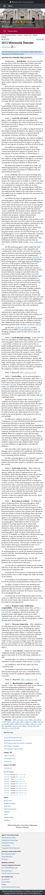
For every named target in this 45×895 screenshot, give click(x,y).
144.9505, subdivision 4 (10, 618)
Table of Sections (9, 756)
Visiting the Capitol (8, 843)
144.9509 (34, 274)
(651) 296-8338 (7, 868)
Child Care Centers (10, 809)
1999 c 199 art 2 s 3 (17, 724)
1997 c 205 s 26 (13, 722)
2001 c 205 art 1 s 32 (21, 795)
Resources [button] (8, 732)
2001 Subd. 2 (7, 786)
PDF (14, 47)
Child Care (7, 806)
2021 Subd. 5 (7, 777)
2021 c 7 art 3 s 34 (20, 774)
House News (6, 879)
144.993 (38, 325)
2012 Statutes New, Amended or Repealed (18, 743)
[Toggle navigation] (4, 6)
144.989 (30, 325)
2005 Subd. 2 (7, 781)
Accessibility (6, 845)
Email (15, 868)
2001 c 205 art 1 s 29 (21, 786)
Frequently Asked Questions (11, 848)
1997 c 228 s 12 (26, 722)
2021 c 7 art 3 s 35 (20, 777)
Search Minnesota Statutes (13, 737)
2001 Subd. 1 (7, 784)
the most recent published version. (13, 54)
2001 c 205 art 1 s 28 (21, 784)
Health (20, 35)
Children (6, 812)
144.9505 (39, 39)
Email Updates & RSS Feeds (11, 887)
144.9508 (26, 251)
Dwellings (7, 820)
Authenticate (6, 47)
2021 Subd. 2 (7, 774)
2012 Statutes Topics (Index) (13, 749)
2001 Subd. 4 (7, 788)
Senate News (6, 882)
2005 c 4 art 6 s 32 (20, 781)
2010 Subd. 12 (7, 779)
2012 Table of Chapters (11, 746)
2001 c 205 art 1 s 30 (21, 790)
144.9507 (5, 534)
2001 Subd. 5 (7, 790)
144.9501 (17, 328)
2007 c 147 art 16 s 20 (30, 726)
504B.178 (5, 598)
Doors (6, 815)
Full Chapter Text (9, 758)
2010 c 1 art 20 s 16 (19, 779)
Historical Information (9, 838)
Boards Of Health (9, 803)
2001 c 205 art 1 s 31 (21, 793)
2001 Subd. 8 (7, 795)
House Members (7, 856)
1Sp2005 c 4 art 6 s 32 (12, 726)
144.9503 (6, 39)
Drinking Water (9, 817)
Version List (8, 761)
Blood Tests (8, 800)
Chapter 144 (27, 35)
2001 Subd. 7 (7, 793)
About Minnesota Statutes (12, 740)
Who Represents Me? (9, 854)
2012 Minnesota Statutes (9, 35)
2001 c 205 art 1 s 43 (20, 788)
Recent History (9, 772)
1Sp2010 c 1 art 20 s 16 (10, 728)
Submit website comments (10, 873)
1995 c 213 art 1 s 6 (19, 720)
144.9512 (27, 328)
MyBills (4, 884)
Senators (5, 859)
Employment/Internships (10, 840)
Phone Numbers (7, 871)
